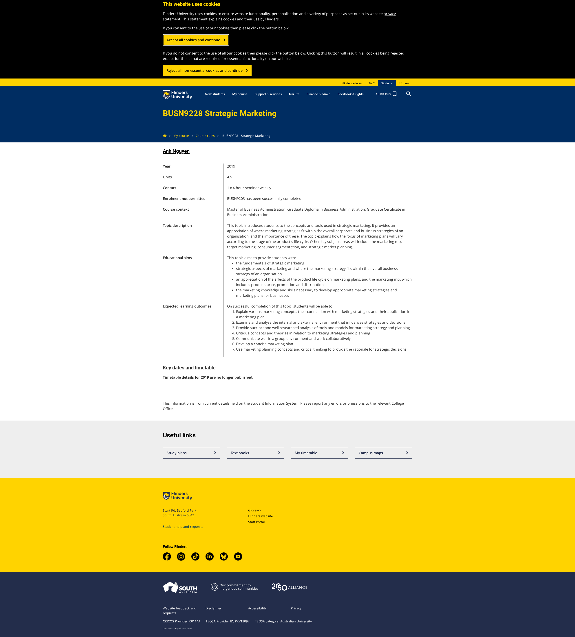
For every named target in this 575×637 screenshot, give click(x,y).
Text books (240, 452)
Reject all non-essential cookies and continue (204, 70)
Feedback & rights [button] (351, 94)
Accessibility (257, 608)
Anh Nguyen (176, 151)
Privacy (296, 608)
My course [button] (240, 94)
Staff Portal (256, 522)
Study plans (177, 452)
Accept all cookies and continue (193, 39)
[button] (387, 94)
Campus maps (371, 452)
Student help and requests (183, 526)
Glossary (254, 510)
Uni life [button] (294, 94)
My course (181, 135)
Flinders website (260, 516)
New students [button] (215, 94)
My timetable (306, 452)
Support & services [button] (268, 94)
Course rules (205, 135)
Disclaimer (213, 608)
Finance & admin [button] (318, 94)
